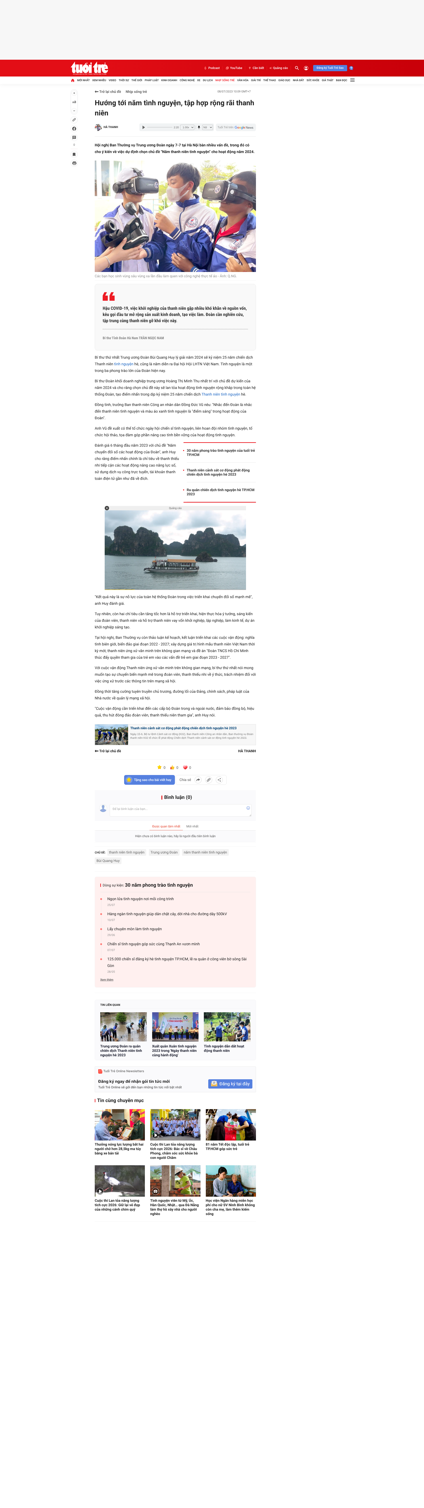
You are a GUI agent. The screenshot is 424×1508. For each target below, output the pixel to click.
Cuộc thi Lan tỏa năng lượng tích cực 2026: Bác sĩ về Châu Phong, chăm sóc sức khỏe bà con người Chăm (174, 1151)
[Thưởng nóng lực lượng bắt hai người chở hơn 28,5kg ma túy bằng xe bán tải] (120, 1125)
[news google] (236, 127)
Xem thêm (106, 980)
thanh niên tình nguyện (127, 852)
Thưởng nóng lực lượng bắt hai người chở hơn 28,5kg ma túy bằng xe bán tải (119, 1148)
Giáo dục (284, 80)
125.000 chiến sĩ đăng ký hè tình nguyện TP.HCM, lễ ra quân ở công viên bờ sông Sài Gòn (177, 962)
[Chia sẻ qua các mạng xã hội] (219, 779)
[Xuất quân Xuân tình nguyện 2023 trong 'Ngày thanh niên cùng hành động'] (175, 1026)
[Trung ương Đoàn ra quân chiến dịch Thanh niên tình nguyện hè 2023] (123, 1026)
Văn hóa (243, 80)
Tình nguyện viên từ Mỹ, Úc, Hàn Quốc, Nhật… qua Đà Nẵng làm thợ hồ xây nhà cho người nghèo (174, 1207)
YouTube (236, 68)
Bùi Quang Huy (108, 861)
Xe (198, 80)
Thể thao (269, 80)
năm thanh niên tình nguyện (205, 852)
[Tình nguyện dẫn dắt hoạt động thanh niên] (227, 1026)
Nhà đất (298, 80)
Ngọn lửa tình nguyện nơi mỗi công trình (140, 899)
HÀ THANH (111, 127)
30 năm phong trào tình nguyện (159, 885)
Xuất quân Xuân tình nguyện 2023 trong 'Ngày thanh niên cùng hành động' (174, 1050)
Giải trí (256, 80)
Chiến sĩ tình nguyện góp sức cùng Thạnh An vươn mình (153, 944)
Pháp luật (152, 80)
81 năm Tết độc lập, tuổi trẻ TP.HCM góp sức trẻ (227, 1146)
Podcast (214, 68)
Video (112, 80)
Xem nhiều (99, 80)
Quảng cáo (280, 68)
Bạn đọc (341, 80)
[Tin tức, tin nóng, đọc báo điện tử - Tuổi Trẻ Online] (89, 68)
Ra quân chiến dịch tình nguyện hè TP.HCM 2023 (221, 492)
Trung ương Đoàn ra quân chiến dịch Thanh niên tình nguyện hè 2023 (121, 1050)
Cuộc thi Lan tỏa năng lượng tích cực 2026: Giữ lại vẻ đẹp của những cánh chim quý (117, 1204)
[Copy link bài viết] (208, 779)
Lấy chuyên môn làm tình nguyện (134, 929)
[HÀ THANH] (98, 127)
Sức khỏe (313, 80)
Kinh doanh (169, 80)
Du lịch (208, 80)
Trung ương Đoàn (164, 852)
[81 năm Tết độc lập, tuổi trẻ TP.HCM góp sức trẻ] (231, 1125)
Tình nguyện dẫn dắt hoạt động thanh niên (224, 1048)
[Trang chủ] (73, 80)
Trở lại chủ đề (109, 92)
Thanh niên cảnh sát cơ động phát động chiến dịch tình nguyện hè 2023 (218, 472)
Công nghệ (187, 80)
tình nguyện (123, 364)
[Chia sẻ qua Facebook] (198, 779)
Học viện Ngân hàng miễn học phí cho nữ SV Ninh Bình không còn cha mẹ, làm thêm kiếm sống (230, 1207)
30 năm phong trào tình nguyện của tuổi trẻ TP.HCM (221, 452)
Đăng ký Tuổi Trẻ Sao (330, 68)
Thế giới (136, 80)
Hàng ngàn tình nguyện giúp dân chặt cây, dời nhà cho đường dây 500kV (167, 914)
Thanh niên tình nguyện (220, 394)
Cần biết (258, 68)
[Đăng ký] (230, 1084)
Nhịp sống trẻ (225, 80)
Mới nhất (83, 80)
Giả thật (327, 80)
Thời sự (124, 80)
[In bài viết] (74, 163)
